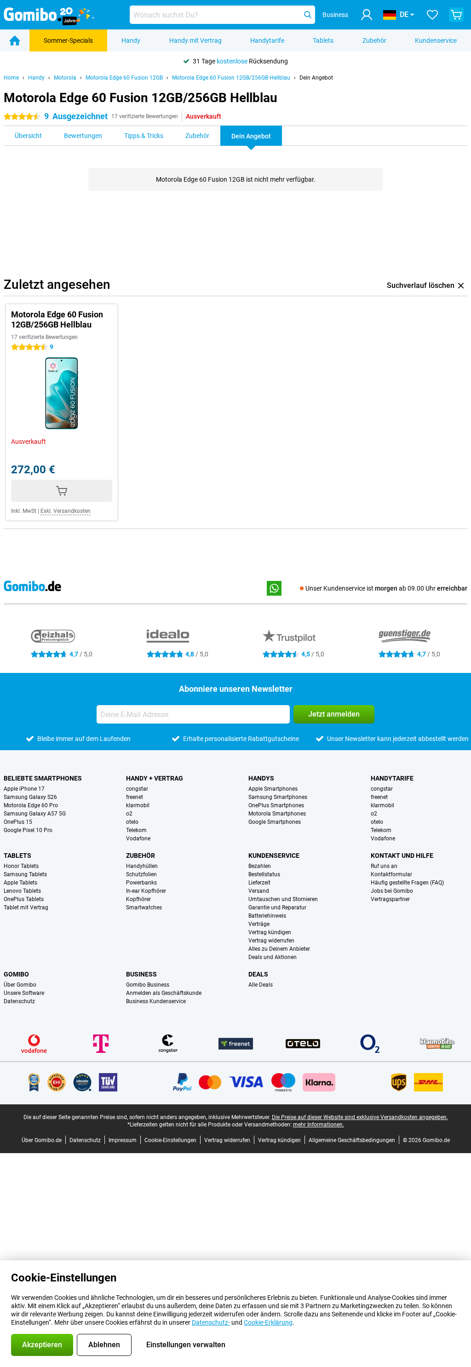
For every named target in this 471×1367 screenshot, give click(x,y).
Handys (261, 778)
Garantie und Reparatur (277, 907)
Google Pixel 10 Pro (28, 830)
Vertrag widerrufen (271, 940)
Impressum (123, 1140)
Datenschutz (19, 1001)
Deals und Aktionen (272, 957)
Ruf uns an (384, 866)
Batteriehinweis (267, 916)
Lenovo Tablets (22, 891)
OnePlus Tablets (24, 899)
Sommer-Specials (68, 40)
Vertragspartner (390, 899)
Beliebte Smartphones (43, 778)
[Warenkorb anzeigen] (456, 15)
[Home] (14, 40)
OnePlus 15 (18, 822)
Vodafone (138, 838)
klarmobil (137, 805)
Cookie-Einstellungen (170, 1140)
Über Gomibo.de (42, 1140)
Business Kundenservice (156, 1001)
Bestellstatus (264, 874)
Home (11, 78)
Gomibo (16, 974)
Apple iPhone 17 (24, 789)
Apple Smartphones (273, 789)
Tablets (323, 40)
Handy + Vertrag (154, 778)
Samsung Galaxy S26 (30, 797)
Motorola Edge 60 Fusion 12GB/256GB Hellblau (231, 78)
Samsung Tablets (25, 874)
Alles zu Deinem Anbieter (279, 949)
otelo (132, 822)
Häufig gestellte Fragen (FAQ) (407, 882)
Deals (258, 974)
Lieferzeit (259, 882)
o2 (129, 813)
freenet (134, 797)
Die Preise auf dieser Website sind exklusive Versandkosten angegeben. (360, 1117)
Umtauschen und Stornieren (283, 899)
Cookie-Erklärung (268, 1322)
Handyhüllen (142, 866)
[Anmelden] (367, 15)
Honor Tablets (21, 866)
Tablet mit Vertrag (26, 907)
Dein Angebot (316, 78)
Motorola (65, 78)
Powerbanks (141, 882)
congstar (137, 789)
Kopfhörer (138, 899)
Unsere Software (24, 993)
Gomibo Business (147, 985)
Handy (130, 40)
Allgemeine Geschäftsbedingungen (352, 1140)
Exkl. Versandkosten (65, 511)
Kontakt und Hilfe (402, 855)
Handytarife (267, 40)
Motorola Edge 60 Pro (31, 805)
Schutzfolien (141, 874)
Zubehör (374, 40)
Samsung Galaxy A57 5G (35, 813)
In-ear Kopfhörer (146, 891)
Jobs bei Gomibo (392, 891)
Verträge (259, 924)
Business (141, 974)
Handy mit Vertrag (195, 40)
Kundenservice (436, 40)
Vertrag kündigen (269, 932)
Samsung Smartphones (277, 797)
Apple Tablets (20, 882)
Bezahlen (259, 866)
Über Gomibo (20, 985)
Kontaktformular (391, 874)
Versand (258, 891)
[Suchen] (307, 14)
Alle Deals (260, 985)
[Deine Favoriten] (432, 15)
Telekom (136, 830)
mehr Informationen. (318, 1124)
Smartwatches (144, 907)
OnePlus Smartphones (276, 805)
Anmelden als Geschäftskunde (163, 993)
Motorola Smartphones (277, 813)
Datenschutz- (211, 1322)
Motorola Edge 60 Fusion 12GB (124, 78)
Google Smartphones (274, 822)
